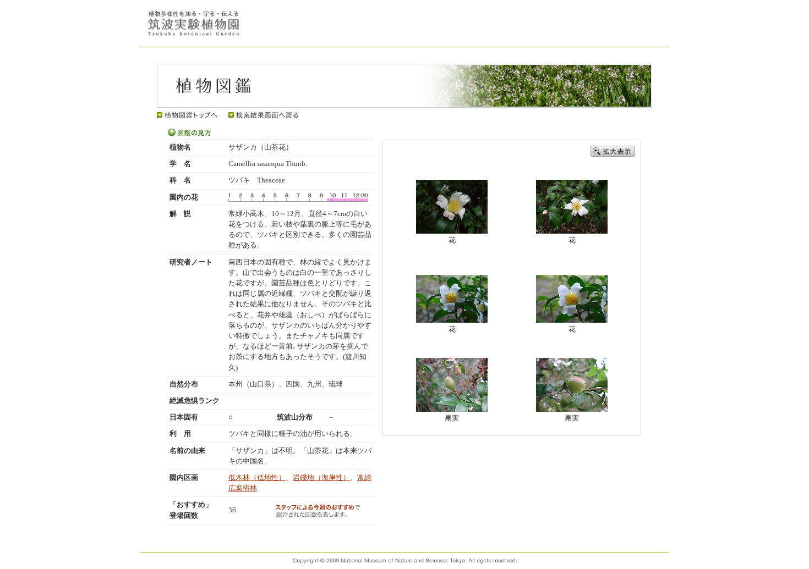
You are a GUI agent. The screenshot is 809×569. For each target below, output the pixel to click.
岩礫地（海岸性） (321, 478)
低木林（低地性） (257, 478)
